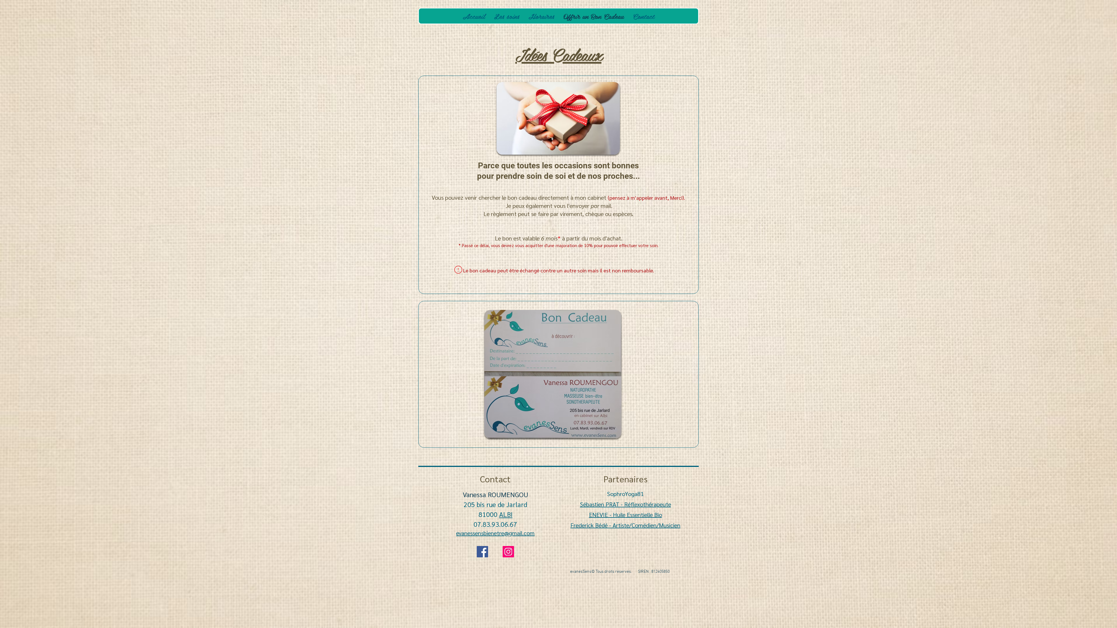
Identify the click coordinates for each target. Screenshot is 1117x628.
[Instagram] (508, 551)
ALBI (506, 514)
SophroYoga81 (625, 493)
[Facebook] (482, 551)
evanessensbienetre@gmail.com (495, 533)
